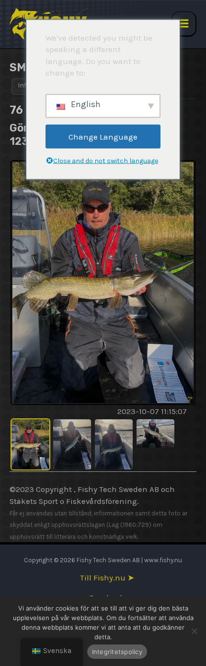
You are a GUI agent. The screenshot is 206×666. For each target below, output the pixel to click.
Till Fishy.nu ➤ (107, 577)
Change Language (103, 136)
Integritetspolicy (117, 651)
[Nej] (194, 631)
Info (24, 85)
